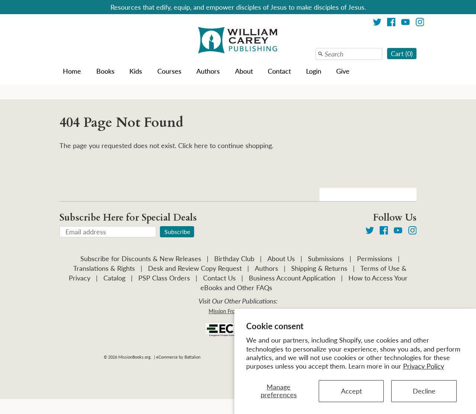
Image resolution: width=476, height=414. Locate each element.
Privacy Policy (423, 366)
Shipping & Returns (319, 268)
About (244, 71)
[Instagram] (420, 23)
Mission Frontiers (228, 311)
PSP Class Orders (164, 278)
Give (343, 71)
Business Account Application (292, 278)
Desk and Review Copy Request (195, 268)
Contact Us (219, 278)
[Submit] (321, 54)
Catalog (114, 278)
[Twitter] (377, 23)
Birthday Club (234, 258)
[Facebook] (391, 23)
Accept (351, 391)
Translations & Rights (104, 268)
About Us (281, 258)
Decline (424, 391)
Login (313, 71)
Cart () (402, 53)
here (201, 145)
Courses (169, 71)
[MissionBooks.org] (238, 41)
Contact (279, 71)
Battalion (192, 356)
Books (105, 71)
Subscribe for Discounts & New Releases (140, 258)
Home (72, 71)
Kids (135, 71)
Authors (208, 71)
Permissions (374, 258)
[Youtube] (405, 23)
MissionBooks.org (134, 356)
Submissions (326, 258)
